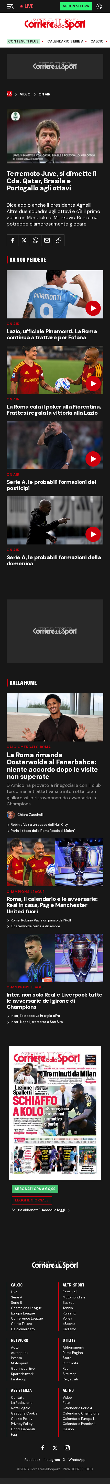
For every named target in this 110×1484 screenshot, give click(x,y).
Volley (67, 1318)
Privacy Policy (21, 1424)
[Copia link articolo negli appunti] (58, 240)
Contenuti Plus (23, 41)
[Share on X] (24, 240)
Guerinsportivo (23, 1368)
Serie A (16, 1297)
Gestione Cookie (24, 1413)
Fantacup (18, 1379)
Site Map (69, 1374)
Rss (65, 1368)
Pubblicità (70, 1363)
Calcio (97, 41)
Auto (15, 1347)
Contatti (17, 1397)
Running (69, 1313)
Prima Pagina (73, 1353)
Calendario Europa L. (79, 1419)
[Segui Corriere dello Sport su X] (55, 1448)
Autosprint (19, 1353)
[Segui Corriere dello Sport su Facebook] (43, 1448)
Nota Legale (20, 1408)
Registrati (70, 1379)
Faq (14, 1434)
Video (25, 94)
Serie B (16, 1302)
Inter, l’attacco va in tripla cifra (35, 1016)
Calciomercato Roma (29, 747)
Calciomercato (23, 1329)
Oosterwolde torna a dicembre (35, 926)
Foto (66, 1403)
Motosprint (19, 1363)
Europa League (23, 1313)
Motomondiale (74, 1297)
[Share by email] (47, 240)
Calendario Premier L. (79, 1424)
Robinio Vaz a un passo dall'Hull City (39, 825)
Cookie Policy (21, 1419)
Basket (68, 1302)
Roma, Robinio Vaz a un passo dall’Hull (41, 920)
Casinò (68, 1429)
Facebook (32, 1460)
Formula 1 (70, 1292)
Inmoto (16, 1358)
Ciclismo (69, 1329)
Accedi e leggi (53, 1210)
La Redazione (21, 1403)
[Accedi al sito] (99, 6)
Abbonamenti (73, 1347)
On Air (44, 94)
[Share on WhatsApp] (35, 240)
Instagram (52, 1460)
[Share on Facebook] (12, 240)
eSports (69, 1324)
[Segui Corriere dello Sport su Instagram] (67, 1448)
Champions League (26, 891)
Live (29, 6)
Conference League (27, 1318)
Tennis (68, 1308)
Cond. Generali (23, 1429)
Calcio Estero (21, 1324)
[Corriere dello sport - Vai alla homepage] (55, 24)
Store (67, 1358)
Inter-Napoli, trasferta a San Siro (37, 1022)
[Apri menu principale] (10, 6)
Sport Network (22, 1374)
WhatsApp (77, 1460)
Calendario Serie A (65, 41)
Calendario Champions (81, 1413)
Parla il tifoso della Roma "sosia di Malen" (43, 831)
